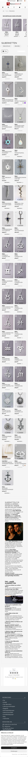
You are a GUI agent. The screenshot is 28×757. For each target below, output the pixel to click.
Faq (4, 700)
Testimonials (6, 718)
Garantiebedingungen (8, 714)
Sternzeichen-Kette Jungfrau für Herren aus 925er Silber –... (7, 386)
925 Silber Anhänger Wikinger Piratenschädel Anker (7, 490)
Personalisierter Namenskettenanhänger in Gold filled (9, 464)
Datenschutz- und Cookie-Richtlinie (19, 754)
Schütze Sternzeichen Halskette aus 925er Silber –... (19, 283)
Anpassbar (4, 456)
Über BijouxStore (7, 704)
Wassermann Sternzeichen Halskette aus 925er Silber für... (7, 360)
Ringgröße (5, 708)
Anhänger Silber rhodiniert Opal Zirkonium (19, 127)
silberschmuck (6, 46)
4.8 (22, 182)
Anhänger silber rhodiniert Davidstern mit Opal (7, 153)
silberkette (17, 46)
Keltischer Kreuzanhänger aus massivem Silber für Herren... (7, 76)
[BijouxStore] (14, 3)
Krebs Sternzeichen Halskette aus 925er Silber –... (19, 257)
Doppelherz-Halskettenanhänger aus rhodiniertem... (21, 464)
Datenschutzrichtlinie (8, 712)
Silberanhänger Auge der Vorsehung (6, 438)
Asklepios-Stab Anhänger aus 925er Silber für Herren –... (19, 205)
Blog (4, 716)
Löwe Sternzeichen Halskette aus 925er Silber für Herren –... (7, 334)
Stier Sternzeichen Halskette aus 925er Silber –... (7, 308)
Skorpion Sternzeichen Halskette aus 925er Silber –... (19, 386)
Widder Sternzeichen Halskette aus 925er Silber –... (19, 360)
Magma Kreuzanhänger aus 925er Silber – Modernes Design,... (20, 231)
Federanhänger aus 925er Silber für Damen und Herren (6, 205)
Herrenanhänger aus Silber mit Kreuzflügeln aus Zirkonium (7, 231)
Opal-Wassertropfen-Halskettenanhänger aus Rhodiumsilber (21, 153)
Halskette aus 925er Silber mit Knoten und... (6, 412)
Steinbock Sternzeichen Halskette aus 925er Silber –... (6, 257)
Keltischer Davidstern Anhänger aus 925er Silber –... (19, 438)
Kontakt (5, 702)
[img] (4, 36)
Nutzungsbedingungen (8, 710)
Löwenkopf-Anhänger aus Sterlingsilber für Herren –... (20, 412)
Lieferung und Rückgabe (9, 706)
